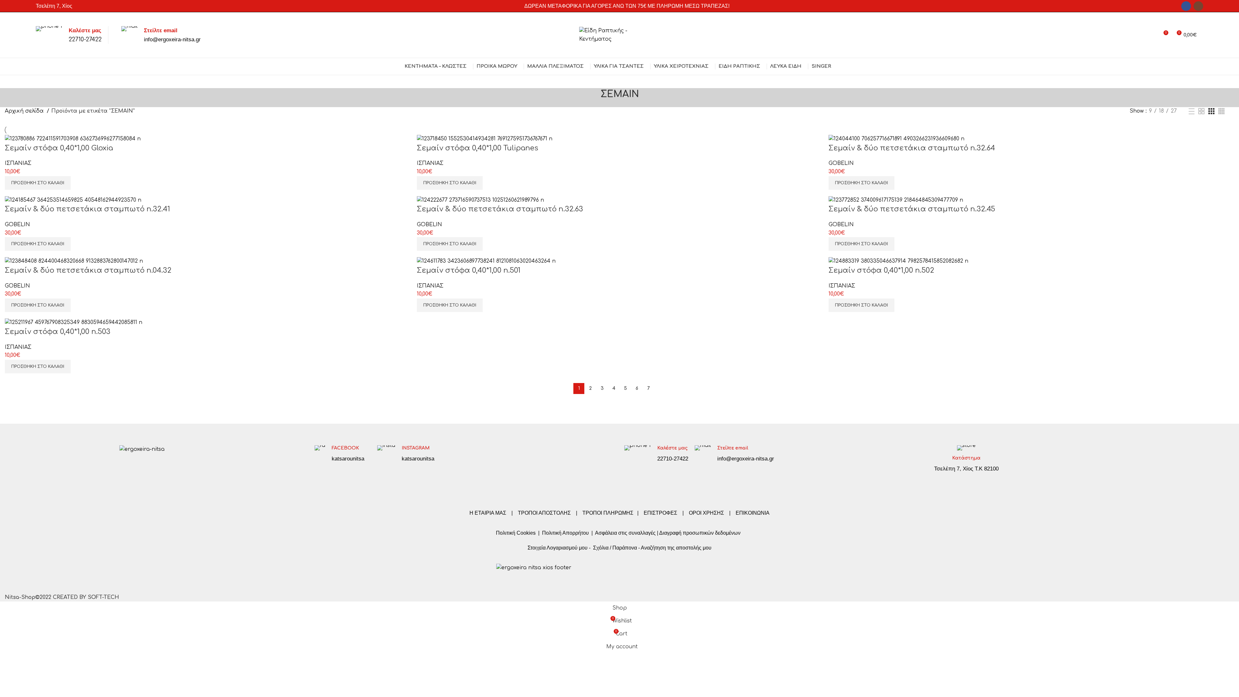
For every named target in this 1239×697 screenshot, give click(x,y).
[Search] (1203, 35)
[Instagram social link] (1198, 6)
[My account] (1151, 35)
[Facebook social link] (1186, 6)
